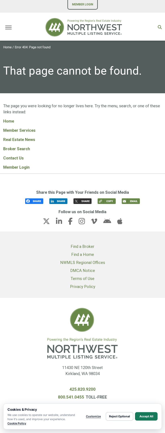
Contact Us (13, 158)
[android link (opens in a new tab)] (109, 222)
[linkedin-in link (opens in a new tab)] (61, 222)
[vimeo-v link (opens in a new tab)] (96, 222)
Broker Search (16, 148)
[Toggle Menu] (8, 27)
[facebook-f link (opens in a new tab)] (73, 222)
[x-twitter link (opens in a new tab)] (49, 222)
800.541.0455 (71, 397)
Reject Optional (119, 416)
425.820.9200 (82, 389)
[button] (160, 27)
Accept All (146, 416)
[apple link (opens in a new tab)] (119, 222)
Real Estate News (19, 139)
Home (7, 47)
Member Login (82, 4)
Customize (93, 416)
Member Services (19, 130)
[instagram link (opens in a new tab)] (84, 222)
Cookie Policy (16, 423)
